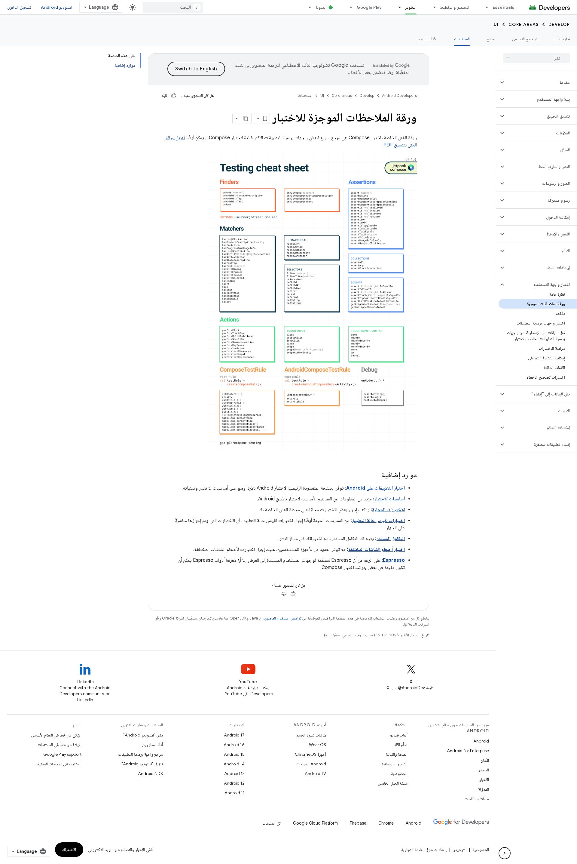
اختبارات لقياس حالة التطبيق (378, 521)
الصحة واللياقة (397, 754)
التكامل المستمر (391, 539)
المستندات (462, 39)
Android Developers (399, 95)
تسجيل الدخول (19, 7)
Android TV (315, 773)
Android (481, 741)
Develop (559, 24)
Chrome (386, 823)
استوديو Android (56, 7)
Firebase (358, 823)
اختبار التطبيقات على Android (375, 488)
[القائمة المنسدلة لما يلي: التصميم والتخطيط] (432, 7)
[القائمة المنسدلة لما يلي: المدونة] (307, 7)
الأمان (485, 760)
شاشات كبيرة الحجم (311, 735)
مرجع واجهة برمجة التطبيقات (140, 754)
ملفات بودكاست (477, 798)
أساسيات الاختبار (389, 499)
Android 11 (234, 792)
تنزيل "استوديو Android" (142, 764)
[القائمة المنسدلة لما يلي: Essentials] (484, 7)
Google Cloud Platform (315, 823)
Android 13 (234, 773)
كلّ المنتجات (271, 823)
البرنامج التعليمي (525, 39)
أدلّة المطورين (152, 744)
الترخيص (459, 849)
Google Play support (62, 754)
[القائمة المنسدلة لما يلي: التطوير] (397, 7)
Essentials (503, 7)
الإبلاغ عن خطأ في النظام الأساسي (56, 735)
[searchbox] (536, 58)
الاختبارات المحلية (388, 510)
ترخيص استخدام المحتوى (282, 618)
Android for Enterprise (468, 750)
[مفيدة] (173, 95)
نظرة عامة (562, 39)
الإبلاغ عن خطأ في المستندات (59, 744)
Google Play (369, 7)
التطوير (411, 7)
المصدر (483, 770)
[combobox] (173, 7)
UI (496, 24)
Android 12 (234, 783)
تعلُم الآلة (401, 744)
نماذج (491, 39)
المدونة (321, 7)
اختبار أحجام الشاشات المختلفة (376, 549)
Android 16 (234, 744)
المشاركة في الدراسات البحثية (59, 764)
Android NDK (150, 773)
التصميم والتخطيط (454, 7)
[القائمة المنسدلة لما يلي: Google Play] (348, 7)
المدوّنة (483, 789)
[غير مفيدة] (164, 95)
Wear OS (317, 744)
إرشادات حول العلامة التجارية (424, 849)
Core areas (523, 24)
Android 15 (234, 754)
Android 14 (234, 764)
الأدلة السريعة (427, 39)
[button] (541, 82)
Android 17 (234, 735)
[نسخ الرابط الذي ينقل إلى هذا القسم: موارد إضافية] (376, 475)
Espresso (394, 560)
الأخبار (484, 779)
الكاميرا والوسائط (394, 764)
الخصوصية (399, 773)
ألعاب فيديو (399, 735)
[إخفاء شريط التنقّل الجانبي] (505, 853)
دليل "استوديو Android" (143, 735)
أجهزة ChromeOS (310, 754)
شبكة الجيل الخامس (393, 783)
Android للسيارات (311, 764)
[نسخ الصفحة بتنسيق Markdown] (245, 118)
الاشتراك (69, 850)
